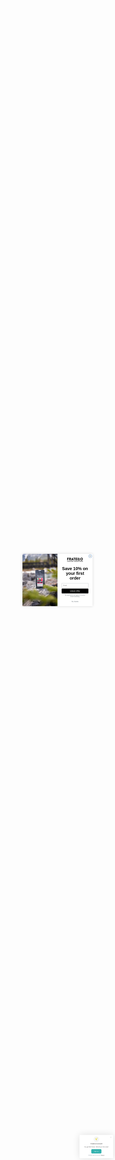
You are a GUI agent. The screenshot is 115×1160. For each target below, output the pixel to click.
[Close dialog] (90, 556)
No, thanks (75, 601)
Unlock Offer (75, 591)
